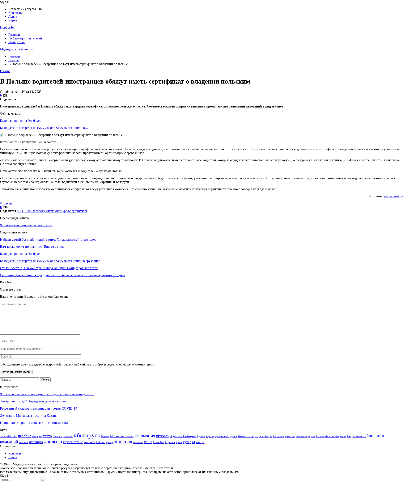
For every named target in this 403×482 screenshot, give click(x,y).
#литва (330, 436)
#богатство (117, 436)
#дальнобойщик (183, 436)
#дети (210, 436)
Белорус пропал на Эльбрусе (20, 120)
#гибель (162, 436)
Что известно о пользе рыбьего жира (26, 225)
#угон (179, 442)
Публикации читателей (25, 38)
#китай (290, 436)
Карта (12, 20)
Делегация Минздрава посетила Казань (28, 415)
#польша (6, 203)
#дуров (233, 436)
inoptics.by (7, 27)
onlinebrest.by (393, 196)
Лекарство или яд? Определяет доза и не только (34, 401)
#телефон (158, 442)
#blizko (12, 436)
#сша (148, 442)
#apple (3, 436)
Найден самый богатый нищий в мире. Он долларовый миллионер (48, 239)
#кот (313, 436)
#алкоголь (68, 436)
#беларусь (87, 435)
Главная (14, 34)
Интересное (16, 42)
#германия (144, 435)
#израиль (259, 436)
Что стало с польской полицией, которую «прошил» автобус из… (47, 394)
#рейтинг (100, 442)
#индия (268, 436)
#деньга (201, 436)
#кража (320, 436)
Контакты (15, 12)
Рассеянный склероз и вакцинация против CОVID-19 (38, 408)
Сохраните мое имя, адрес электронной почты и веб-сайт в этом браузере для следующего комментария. (79, 364)
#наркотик (340, 436)
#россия (123, 441)
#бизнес (105, 436)
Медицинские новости (16, 49)
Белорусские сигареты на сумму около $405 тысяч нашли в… (44, 128)
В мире (5, 71)
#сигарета (138, 442)
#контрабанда (303, 436)
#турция (170, 442)
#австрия (37, 436)
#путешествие (73, 442)
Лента (12, 16)
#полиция (36, 442)
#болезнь (128, 436)
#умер (187, 442)
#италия (278, 436)
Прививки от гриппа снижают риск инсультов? (34, 422)
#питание (23, 442)
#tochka (24, 436)
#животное (246, 436)
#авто (47, 436)
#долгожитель (222, 436)
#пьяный (89, 442)
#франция (198, 442)
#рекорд (110, 442)
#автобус (57, 436)
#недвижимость (356, 436)
